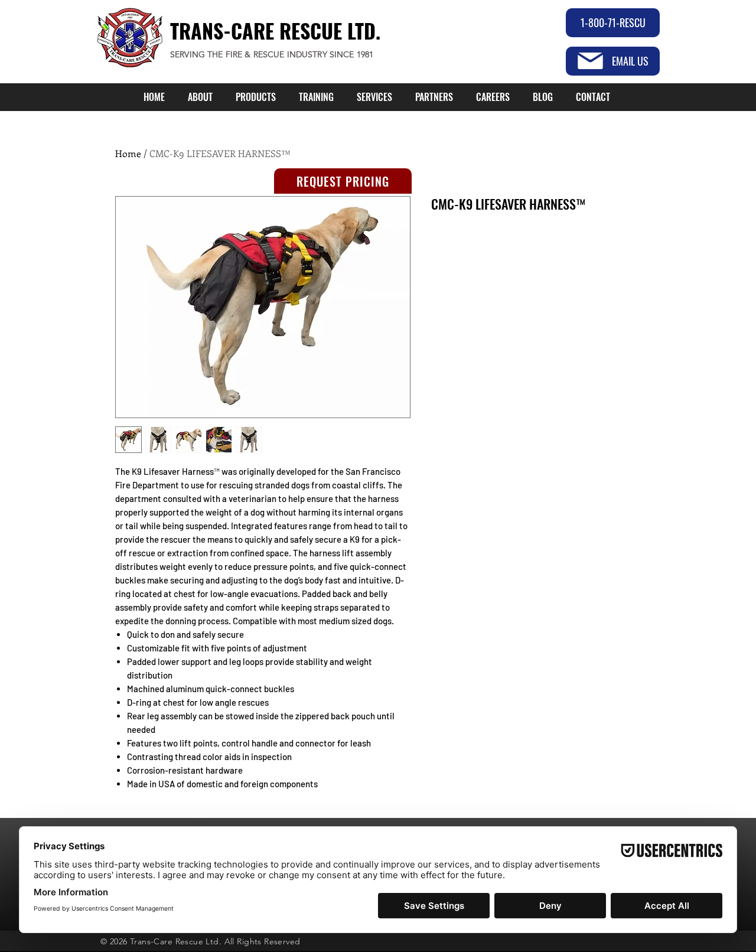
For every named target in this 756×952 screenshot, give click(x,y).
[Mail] (590, 61)
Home (128, 153)
